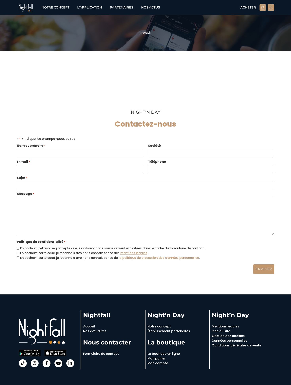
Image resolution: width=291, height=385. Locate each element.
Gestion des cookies (228, 336)
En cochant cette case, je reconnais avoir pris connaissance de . (110, 257)
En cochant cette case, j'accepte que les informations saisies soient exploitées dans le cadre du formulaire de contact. (112, 248)
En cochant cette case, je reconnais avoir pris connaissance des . (84, 253)
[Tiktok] (23, 363)
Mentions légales (225, 326)
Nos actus (150, 7)
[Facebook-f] (46, 363)
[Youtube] (58, 363)
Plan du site (221, 331)
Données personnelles (229, 340)
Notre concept (55, 7)
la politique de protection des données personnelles (159, 258)
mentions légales (133, 253)
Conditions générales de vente (236, 345)
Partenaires (121, 7)
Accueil (146, 33)
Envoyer (264, 269)
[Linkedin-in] (70, 363)
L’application (89, 7)
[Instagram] (35, 363)
